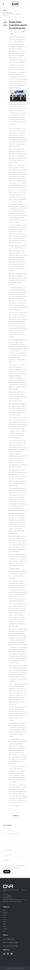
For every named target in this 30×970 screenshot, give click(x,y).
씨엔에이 (5, 13)
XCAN (10, 13)
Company (5, 913)
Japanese (5, 929)
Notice (4, 922)
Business (5, 915)
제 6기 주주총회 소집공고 (9, 939)
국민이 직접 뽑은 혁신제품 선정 (10, 946)
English (4, 926)
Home (4, 910)
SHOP (4, 924)
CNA (12, 34)
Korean (4, 931)
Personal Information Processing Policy (11, 890)
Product (4, 917)
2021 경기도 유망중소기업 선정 (10, 942)
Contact (4, 920)
